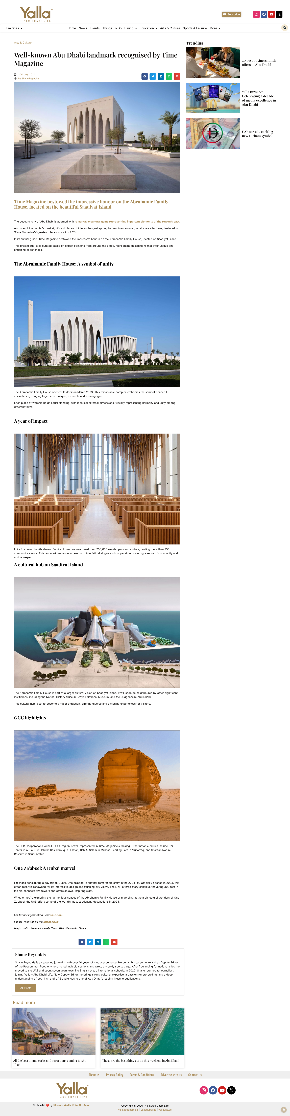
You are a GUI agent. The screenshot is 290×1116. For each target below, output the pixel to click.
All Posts (25, 988)
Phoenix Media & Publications (71, 1105)
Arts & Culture (170, 28)
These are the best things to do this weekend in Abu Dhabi (140, 1061)
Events (95, 28)
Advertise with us (171, 1074)
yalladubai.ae (148, 1109)
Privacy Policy (114, 1074)
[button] (144, 76)
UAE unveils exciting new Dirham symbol (257, 133)
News (83, 28)
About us (94, 1074)
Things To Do (112, 28)
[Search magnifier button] (284, 27)
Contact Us (195, 1074)
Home (71, 28)
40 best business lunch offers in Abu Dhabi (259, 62)
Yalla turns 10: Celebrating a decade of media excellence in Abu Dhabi (259, 98)
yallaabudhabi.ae (128, 1109)
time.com (56, 915)
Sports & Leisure (195, 28)
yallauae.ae (165, 1109)
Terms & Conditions (142, 1074)
